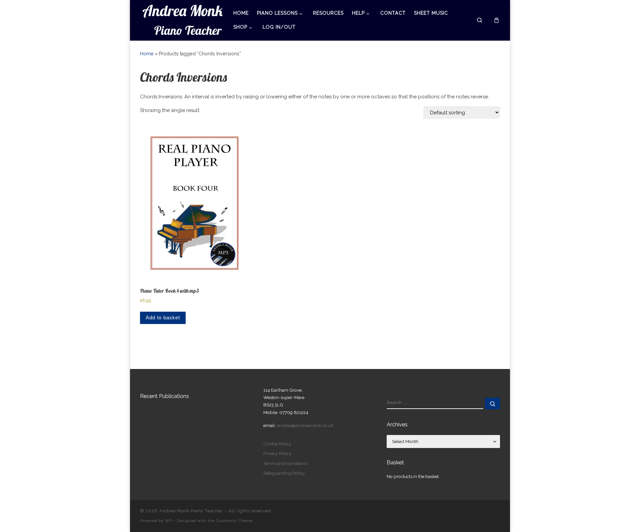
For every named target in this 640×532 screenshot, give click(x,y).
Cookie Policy (277, 443)
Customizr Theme (234, 520)
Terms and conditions (285, 463)
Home (147, 53)
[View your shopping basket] (496, 20)
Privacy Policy (277, 453)
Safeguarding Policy (284, 473)
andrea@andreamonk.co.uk (305, 425)
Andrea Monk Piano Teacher (191, 510)
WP (168, 520)
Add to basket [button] (163, 317)
